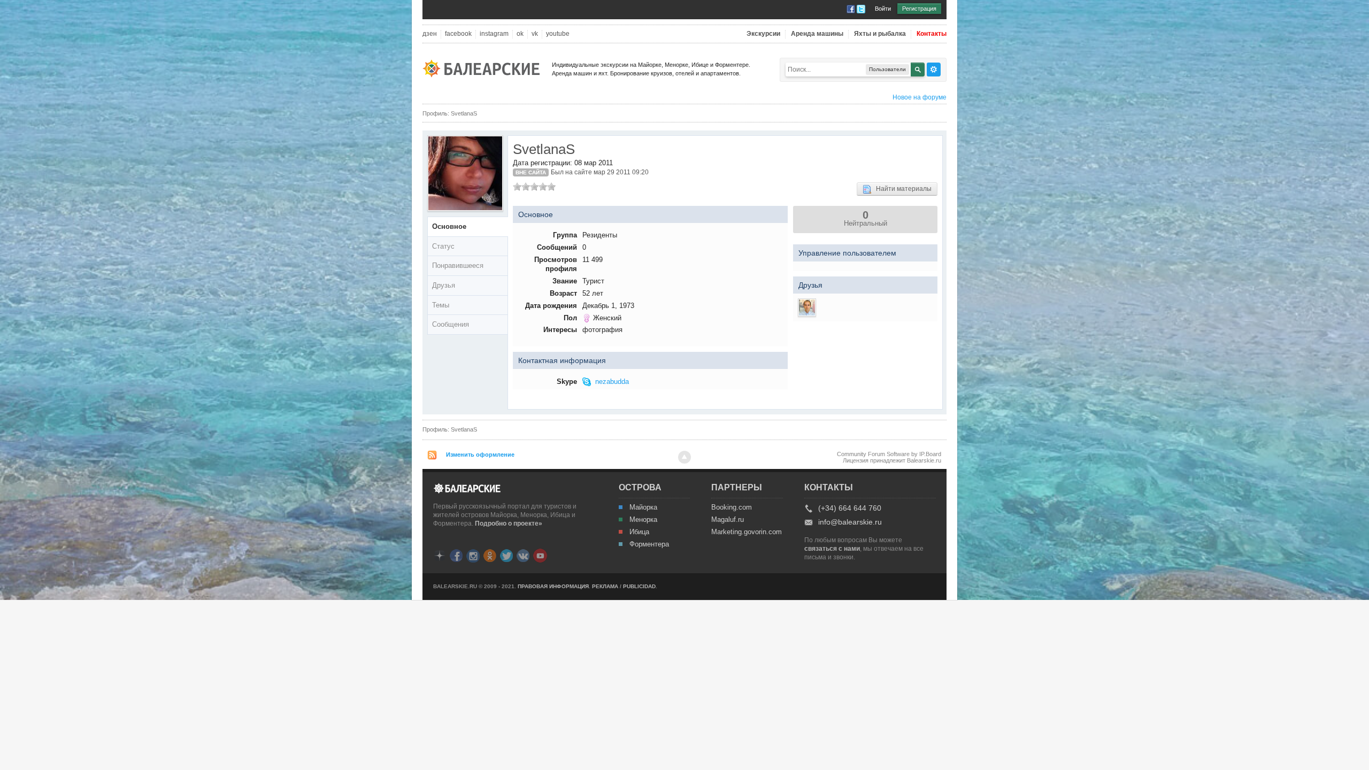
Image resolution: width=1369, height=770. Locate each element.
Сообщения (450, 324)
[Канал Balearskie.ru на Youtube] (540, 555)
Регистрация (919, 8)
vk (535, 33)
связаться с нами (832, 548)
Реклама (605, 586)
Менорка (643, 519)
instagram (494, 33)
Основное (449, 226)
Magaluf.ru (727, 519)
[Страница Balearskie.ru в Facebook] (456, 555)
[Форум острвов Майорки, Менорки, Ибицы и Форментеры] (484, 68)
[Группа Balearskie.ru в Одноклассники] (489, 555)
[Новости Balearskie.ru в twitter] (506, 555)
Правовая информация (553, 586)
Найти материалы (901, 188)
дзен (429, 33)
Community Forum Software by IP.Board (889, 454)
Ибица (639, 532)
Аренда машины (817, 33)
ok (520, 33)
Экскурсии (763, 33)
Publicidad (639, 586)
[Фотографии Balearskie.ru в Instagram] (473, 555)
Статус (443, 246)
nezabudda (612, 382)
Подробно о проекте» (508, 523)
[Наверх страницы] (684, 457)
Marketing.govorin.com (746, 532)
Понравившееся (457, 265)
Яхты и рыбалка (880, 33)
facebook (458, 33)
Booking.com (731, 507)
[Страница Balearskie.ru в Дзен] (439, 555)
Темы (440, 305)
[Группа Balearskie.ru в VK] (523, 555)
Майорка (643, 507)
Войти (883, 8)
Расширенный (934, 69)
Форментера (649, 544)
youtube (558, 33)
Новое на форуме (920, 97)
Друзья (443, 285)
